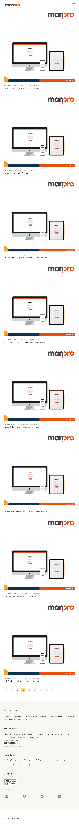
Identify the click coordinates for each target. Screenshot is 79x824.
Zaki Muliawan (12, 85)
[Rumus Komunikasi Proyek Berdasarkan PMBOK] (39, 469)
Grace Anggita (12, 255)
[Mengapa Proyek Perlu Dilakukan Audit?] (39, 554)
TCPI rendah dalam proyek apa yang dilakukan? (25, 342)
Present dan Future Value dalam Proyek (22, 427)
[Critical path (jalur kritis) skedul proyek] (39, 46)
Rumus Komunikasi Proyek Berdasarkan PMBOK (26, 512)
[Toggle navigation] (74, 4)
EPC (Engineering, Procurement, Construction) (25, 258)
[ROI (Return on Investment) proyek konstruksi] (39, 639)
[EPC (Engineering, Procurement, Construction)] (39, 215)
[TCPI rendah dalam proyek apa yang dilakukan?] (39, 300)
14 (46, 690)
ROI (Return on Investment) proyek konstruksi (25, 681)
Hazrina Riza (11, 170)
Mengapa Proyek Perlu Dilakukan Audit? (22, 596)
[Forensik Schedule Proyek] (39, 131)
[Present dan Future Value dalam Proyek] (39, 385)
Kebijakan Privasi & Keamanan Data (18, 765)
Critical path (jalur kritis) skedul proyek (21, 88)
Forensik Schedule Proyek (16, 173)
